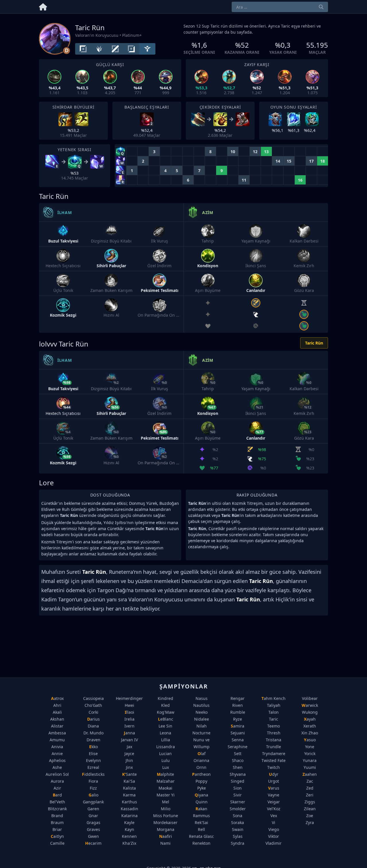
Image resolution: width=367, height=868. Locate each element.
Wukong (310, 712)
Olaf (202, 753)
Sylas (238, 836)
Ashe (57, 767)
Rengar (238, 698)
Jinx (129, 767)
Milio (165, 808)
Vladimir (274, 843)
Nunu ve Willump (201, 743)
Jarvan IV (129, 739)
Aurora (57, 781)
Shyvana (238, 774)
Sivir (237, 795)
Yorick (309, 753)
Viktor (273, 836)
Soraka (237, 822)
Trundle (273, 746)
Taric (273, 719)
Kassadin (129, 808)
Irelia (129, 719)
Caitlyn (57, 836)
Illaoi (129, 712)
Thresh (273, 733)
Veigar (274, 802)
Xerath (309, 726)
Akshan (57, 719)
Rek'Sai (201, 822)
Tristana (273, 739)
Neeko (202, 712)
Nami (165, 843)
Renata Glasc (201, 836)
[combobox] (280, 7)
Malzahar (166, 781)
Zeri (309, 795)
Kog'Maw (165, 712)
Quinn (202, 802)
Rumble (237, 712)
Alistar (57, 726)
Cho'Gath (93, 705)
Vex (273, 815)
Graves (93, 829)
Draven (93, 739)
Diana (93, 726)
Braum (57, 822)
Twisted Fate (273, 760)
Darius (93, 719)
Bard (57, 795)
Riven (237, 705)
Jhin (129, 760)
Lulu (165, 760)
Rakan (201, 808)
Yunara (310, 760)
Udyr (273, 774)
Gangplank (93, 802)
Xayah (310, 719)
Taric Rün (314, 343)
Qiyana (201, 795)
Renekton (201, 843)
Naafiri (165, 836)
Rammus (201, 815)
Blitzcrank (57, 808)
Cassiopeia (93, 698)
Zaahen (309, 774)
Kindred (165, 698)
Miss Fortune (165, 815)
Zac (310, 781)
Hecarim (93, 843)
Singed (237, 781)
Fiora (93, 781)
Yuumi (310, 767)
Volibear (310, 698)
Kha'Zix (129, 843)
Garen (93, 808)
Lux (165, 767)
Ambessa (57, 733)
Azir (57, 788)
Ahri (57, 705)
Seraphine (237, 746)
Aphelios (57, 760)
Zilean (310, 808)
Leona (165, 733)
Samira (237, 726)
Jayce (129, 753)
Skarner (237, 802)
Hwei (129, 705)
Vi (273, 822)
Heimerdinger (129, 698)
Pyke (201, 788)
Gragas (93, 822)
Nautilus (201, 705)
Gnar (93, 815)
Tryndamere (273, 753)
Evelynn (93, 760)
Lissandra (165, 746)
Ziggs (309, 802)
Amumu (57, 739)
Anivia (57, 746)
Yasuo (310, 739)
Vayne (273, 795)
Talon (273, 712)
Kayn (129, 829)
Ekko (93, 746)
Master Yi (166, 795)
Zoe (309, 815)
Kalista (129, 788)
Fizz (93, 788)
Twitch (273, 767)
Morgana (165, 829)
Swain (237, 829)
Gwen (93, 836)
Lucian (165, 753)
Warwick (310, 705)
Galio (93, 795)
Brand (57, 815)
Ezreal (93, 767)
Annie (57, 753)
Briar (57, 829)
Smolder (238, 808)
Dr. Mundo (93, 733)
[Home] (43, 6)
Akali (57, 712)
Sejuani (238, 733)
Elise (93, 753)
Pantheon (201, 774)
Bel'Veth (57, 802)
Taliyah (273, 705)
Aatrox (57, 698)
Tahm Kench (273, 698)
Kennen (129, 836)
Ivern (129, 726)
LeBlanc (165, 719)
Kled (165, 705)
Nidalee (201, 719)
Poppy (201, 781)
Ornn (201, 767)
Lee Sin (165, 726)
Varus (273, 788)
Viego (273, 829)
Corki (93, 712)
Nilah (201, 726)
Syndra (237, 843)
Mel (165, 802)
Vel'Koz (273, 808)
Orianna (201, 760)
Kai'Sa (129, 781)
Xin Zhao (309, 733)
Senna (238, 739)
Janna (129, 733)
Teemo (273, 726)
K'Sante (129, 774)
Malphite (165, 774)
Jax (129, 746)
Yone (309, 746)
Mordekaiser (165, 822)
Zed (309, 788)
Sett (237, 753)
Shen (238, 767)
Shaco (237, 760)
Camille (57, 843)
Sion (237, 788)
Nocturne (201, 733)
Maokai (165, 788)
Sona (237, 815)
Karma (129, 795)
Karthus (129, 802)
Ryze (237, 719)
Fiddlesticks (93, 774)
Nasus (202, 698)
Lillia (165, 739)
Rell (201, 829)
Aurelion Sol (57, 774)
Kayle (129, 822)
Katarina (129, 815)
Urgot (273, 781)
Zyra (310, 822)
